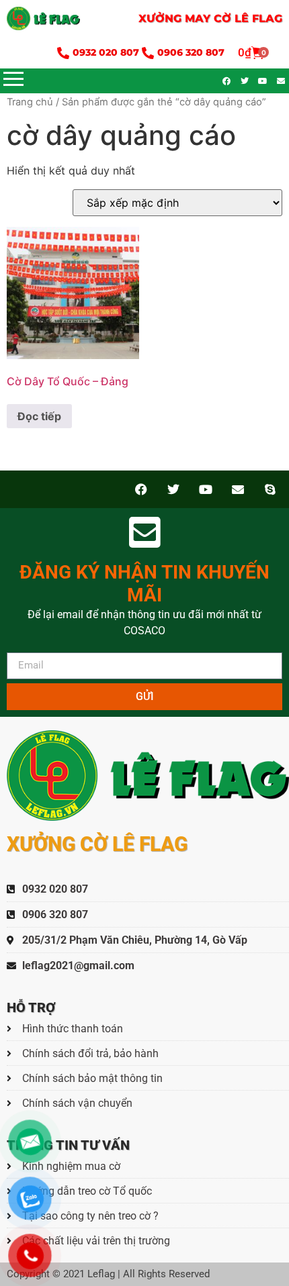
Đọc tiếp (39, 416)
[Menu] (73, 79)
